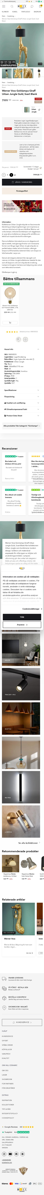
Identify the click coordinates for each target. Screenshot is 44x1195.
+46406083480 (6, 1160)
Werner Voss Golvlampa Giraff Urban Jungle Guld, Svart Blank (20, 20)
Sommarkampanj (10, 1)
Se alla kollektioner (28, 843)
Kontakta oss (7, 1162)
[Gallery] (22, 45)
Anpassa (20, 624)
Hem (3, 16)
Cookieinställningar (30, 609)
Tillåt (22, 617)
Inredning (10, 16)
